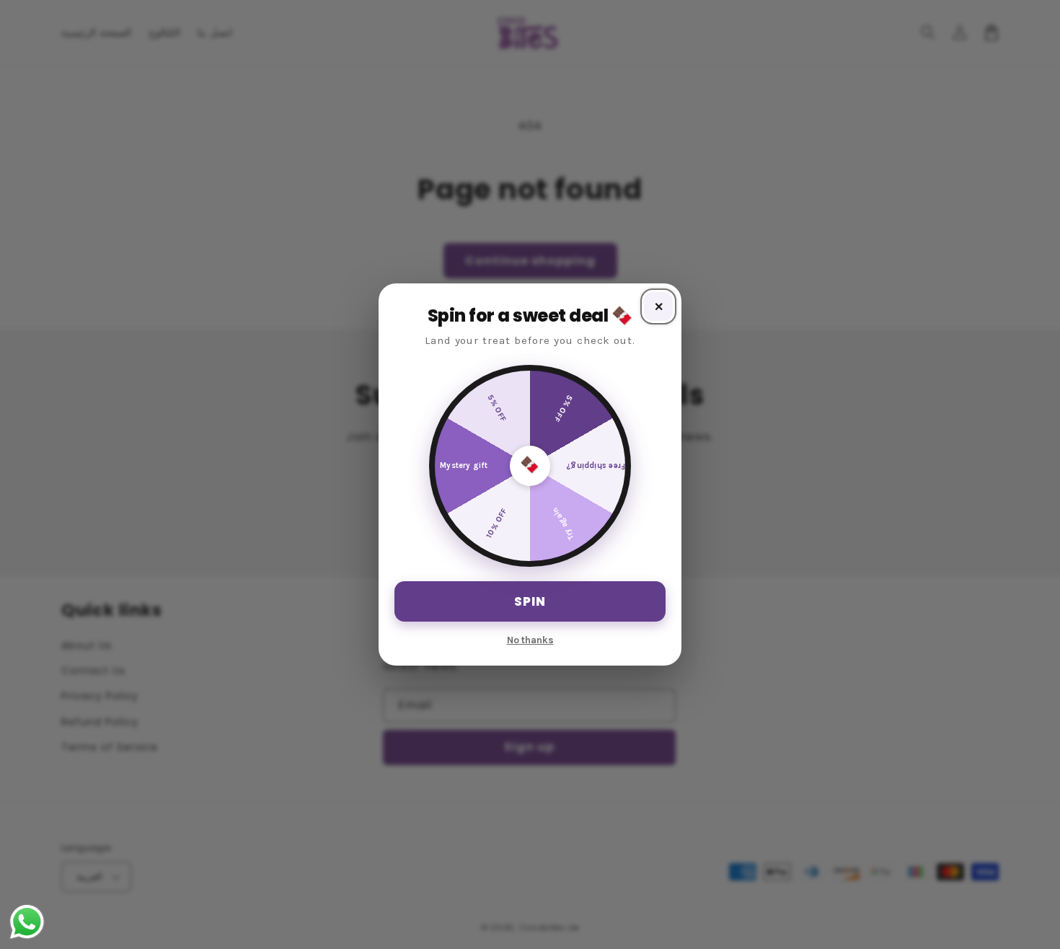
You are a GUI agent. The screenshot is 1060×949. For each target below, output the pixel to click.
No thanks (530, 640)
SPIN (530, 601)
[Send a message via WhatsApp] (27, 922)
